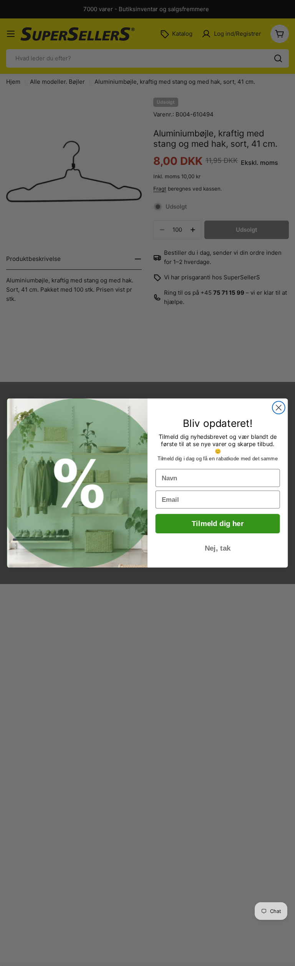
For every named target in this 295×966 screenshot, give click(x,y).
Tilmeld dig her (218, 524)
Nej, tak (217, 548)
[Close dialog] (278, 407)
